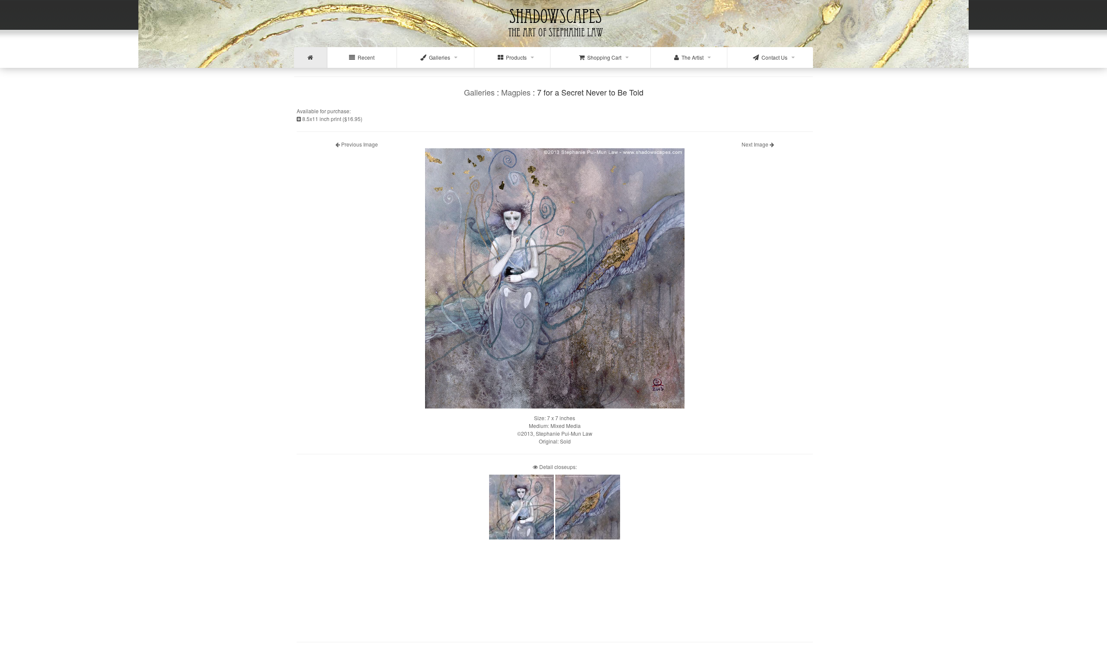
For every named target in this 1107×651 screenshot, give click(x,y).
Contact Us (773, 57)
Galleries (438, 57)
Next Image (756, 144)
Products (515, 57)
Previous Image (359, 144)
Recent (364, 57)
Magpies (516, 92)
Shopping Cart (603, 57)
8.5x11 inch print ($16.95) (331, 118)
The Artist (691, 57)
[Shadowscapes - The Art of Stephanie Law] (554, 41)
